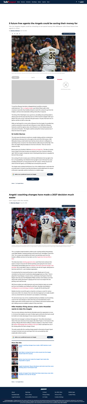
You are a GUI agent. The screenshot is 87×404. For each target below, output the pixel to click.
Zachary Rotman (15, 30)
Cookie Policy (72, 394)
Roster (39, 2)
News (18, 2)
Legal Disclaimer (16, 397)
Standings (34, 2)
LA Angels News (19, 183)
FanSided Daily (15, 394)
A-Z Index (45, 397)
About (13, 392)
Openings (27, 392)
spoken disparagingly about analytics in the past (26, 324)
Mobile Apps (72, 392)
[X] (79, 1)
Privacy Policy (46, 394)
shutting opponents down (29, 262)
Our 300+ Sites (58, 392)
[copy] (19, 34)
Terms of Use (58, 394)
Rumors (23, 2)
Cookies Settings (59, 397)
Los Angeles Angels (28, 108)
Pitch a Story (28, 394)
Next (50, 77)
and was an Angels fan (37, 149)
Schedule (28, 2)
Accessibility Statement (31, 397)
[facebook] (76, 1)
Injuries (44, 2)
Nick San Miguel (15, 203)
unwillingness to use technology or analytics (23, 288)
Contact (45, 392)
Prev (15, 77)
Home (13, 183)
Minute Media (10, 400)
